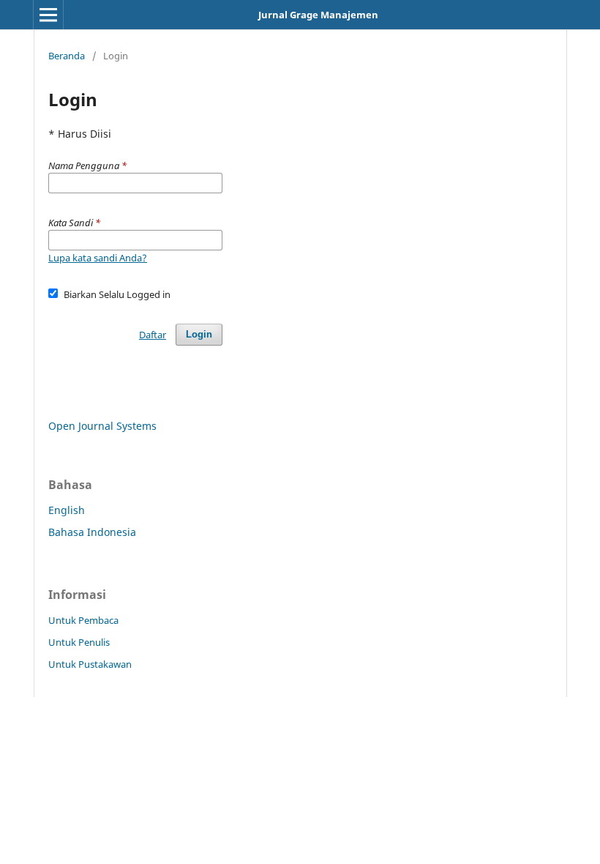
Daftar (152, 334)
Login (199, 334)
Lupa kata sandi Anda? (97, 257)
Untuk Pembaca (83, 620)
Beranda (66, 55)
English (66, 510)
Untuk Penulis (79, 642)
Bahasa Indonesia (92, 532)
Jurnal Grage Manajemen (318, 14)
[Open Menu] (48, 14)
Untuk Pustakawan (90, 664)
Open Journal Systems (102, 426)
